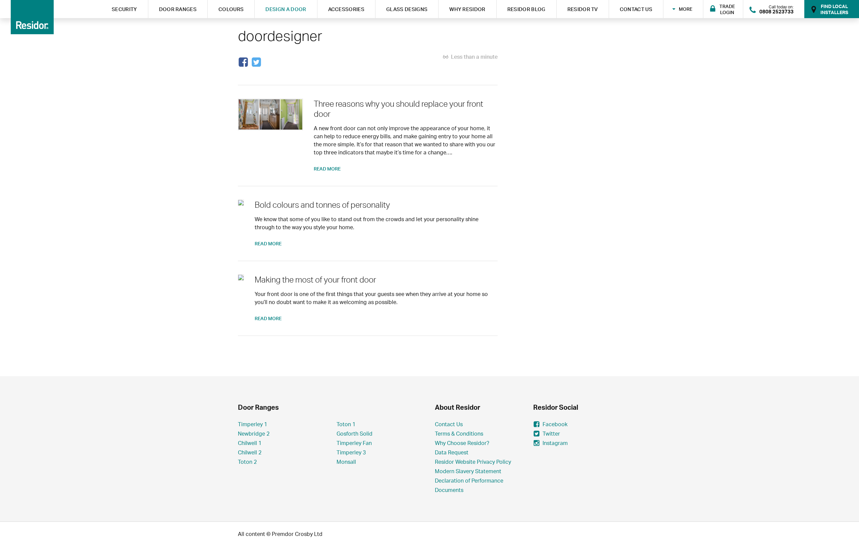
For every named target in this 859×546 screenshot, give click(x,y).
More (685, 9)
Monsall (346, 461)
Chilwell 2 (249, 452)
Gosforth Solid (354, 433)
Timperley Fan (354, 443)
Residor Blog (526, 9)
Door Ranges (178, 9)
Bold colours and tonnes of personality (322, 205)
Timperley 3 (351, 452)
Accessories (346, 9)
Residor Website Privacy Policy (473, 461)
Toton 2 (247, 461)
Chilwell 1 (249, 443)
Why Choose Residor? (462, 443)
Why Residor (467, 9)
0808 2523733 (776, 11)
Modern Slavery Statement (468, 471)
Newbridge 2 (253, 433)
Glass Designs (406, 9)
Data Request (451, 452)
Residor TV (582, 9)
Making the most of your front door (315, 280)
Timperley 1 (252, 424)
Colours (231, 9)
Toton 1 (346, 424)
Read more (327, 168)
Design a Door (285, 9)
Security (124, 9)
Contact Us (636, 9)
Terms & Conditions (459, 433)
